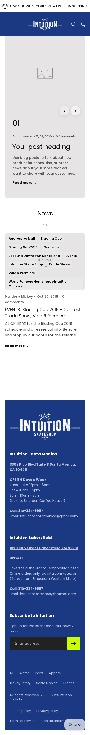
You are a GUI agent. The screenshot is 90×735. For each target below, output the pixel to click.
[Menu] (7, 24)
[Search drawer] (73, 24)
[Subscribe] (73, 643)
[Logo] (45, 24)
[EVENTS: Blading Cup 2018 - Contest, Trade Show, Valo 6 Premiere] (45, 295)
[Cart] (82, 24)
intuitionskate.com (63, 573)
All (45, 225)
